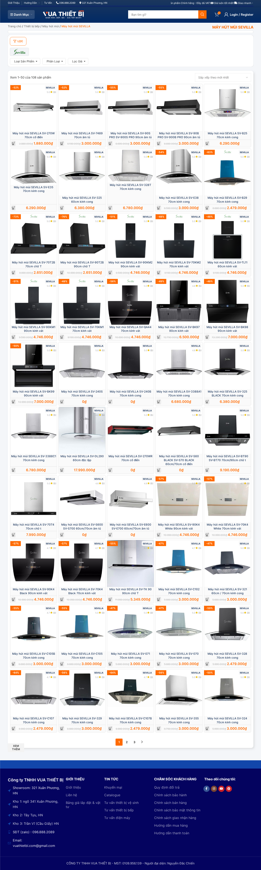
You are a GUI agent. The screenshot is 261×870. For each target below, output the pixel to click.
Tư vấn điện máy (117, 818)
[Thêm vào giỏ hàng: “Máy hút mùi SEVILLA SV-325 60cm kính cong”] (62, 208)
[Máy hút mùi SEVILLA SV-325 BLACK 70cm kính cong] (227, 365)
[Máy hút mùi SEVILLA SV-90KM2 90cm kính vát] (130, 236)
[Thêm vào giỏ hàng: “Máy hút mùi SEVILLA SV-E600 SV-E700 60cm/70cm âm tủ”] (110, 534)
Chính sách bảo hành (170, 795)
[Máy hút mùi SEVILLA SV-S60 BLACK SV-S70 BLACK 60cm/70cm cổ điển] (179, 430)
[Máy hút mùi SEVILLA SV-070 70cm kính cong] (179, 628)
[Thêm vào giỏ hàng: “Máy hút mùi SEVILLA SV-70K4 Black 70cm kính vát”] (62, 599)
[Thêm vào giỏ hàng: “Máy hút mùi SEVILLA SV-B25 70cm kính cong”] (207, 143)
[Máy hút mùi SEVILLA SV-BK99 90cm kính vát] (33, 365)
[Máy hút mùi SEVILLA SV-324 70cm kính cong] (227, 692)
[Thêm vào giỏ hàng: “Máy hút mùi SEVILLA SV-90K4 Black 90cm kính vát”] (13, 599)
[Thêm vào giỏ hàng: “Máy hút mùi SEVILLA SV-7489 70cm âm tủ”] (62, 143)
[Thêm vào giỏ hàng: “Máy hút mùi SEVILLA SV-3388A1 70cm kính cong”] (158, 401)
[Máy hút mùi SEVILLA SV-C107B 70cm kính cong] (130, 692)
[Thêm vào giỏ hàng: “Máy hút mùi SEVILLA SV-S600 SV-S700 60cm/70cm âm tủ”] (62, 534)
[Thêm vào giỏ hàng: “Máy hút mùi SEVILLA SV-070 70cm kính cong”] (158, 663)
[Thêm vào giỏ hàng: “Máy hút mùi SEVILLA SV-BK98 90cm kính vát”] (207, 337)
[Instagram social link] (214, 789)
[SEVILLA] (19, 52)
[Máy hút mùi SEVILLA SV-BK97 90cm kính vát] (179, 301)
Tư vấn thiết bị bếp (119, 810)
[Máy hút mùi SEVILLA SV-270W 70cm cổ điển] (33, 107)
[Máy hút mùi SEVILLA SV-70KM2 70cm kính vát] (179, 236)
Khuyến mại (113, 787)
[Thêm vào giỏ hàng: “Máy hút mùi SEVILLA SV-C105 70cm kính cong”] (62, 663)
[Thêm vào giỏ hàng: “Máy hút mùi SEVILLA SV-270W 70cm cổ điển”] (13, 143)
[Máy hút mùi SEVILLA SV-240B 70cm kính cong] (130, 365)
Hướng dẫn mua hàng (171, 825)
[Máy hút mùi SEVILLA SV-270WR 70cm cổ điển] (130, 430)
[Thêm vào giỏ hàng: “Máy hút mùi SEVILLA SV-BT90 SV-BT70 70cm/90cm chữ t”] (207, 470)
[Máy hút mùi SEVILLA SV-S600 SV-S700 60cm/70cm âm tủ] (82, 498)
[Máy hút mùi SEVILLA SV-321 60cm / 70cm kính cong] (227, 563)
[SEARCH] (202, 14)
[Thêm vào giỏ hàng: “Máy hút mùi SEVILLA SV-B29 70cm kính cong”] (207, 208)
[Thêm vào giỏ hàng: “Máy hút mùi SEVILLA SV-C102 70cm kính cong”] (158, 599)
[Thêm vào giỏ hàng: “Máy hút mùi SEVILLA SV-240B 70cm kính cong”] (110, 401)
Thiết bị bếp (32, 26)
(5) (200, 286)
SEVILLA (50, 87)
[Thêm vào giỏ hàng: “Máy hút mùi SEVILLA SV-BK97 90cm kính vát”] (158, 337)
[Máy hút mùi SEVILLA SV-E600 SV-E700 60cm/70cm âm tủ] (130, 498)
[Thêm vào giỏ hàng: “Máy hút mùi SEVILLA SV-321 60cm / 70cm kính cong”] (207, 599)
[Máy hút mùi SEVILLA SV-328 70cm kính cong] (227, 628)
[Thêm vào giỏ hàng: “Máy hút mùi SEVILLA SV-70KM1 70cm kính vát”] (62, 337)
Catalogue (112, 795)
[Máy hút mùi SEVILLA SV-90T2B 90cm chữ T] (82, 236)
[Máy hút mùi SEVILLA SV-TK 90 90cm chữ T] (130, 563)
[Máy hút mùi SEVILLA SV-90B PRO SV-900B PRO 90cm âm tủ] (179, 107)
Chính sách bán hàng (170, 803)
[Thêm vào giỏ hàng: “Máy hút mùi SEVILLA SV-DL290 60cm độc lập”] (62, 470)
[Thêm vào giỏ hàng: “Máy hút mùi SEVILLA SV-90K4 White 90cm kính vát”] (158, 534)
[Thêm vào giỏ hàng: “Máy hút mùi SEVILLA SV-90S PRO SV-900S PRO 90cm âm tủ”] (110, 143)
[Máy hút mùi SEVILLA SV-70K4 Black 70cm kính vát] (82, 563)
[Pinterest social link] (229, 789)
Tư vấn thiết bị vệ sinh (121, 803)
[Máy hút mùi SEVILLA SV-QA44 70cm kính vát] (130, 301)
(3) (54, 92)
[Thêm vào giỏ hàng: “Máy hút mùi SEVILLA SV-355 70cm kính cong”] (158, 728)
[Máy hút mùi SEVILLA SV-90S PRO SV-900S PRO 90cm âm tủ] (130, 107)
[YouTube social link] (221, 789)
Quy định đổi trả (167, 787)
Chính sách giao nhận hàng (175, 818)
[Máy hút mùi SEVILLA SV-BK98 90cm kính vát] (227, 301)
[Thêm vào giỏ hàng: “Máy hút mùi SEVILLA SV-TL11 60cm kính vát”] (207, 272)
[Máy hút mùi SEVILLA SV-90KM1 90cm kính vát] (33, 301)
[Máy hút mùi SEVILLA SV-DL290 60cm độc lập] (82, 430)
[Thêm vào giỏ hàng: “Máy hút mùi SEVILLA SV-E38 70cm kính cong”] (158, 208)
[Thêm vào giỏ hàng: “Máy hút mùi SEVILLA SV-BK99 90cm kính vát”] (13, 401)
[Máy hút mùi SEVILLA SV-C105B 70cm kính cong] (33, 628)
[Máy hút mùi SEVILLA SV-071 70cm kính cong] (130, 628)
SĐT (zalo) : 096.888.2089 (33, 832)
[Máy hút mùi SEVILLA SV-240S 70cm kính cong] (82, 365)
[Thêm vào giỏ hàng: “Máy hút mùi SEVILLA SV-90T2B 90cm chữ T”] (62, 272)
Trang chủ (14, 26)
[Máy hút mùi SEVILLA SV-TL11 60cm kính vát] (227, 236)
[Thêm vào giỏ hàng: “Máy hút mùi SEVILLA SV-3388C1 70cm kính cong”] (13, 470)
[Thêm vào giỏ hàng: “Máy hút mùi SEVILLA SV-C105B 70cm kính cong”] (13, 663)
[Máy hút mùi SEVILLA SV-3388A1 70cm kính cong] (179, 365)
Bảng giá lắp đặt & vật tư (83, 805)
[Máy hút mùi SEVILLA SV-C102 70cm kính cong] (179, 563)
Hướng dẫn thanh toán (171, 833)
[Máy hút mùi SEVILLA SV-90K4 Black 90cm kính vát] (33, 563)
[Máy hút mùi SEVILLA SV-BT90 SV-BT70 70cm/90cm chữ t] (227, 430)
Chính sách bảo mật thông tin (177, 810)
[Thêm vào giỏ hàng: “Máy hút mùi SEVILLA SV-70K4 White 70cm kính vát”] (207, 534)
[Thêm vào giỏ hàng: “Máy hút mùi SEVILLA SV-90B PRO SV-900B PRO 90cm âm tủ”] (158, 143)
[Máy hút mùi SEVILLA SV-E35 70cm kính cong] (33, 167)
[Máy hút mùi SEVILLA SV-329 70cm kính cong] (82, 692)
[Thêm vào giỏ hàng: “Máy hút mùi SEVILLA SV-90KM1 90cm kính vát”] (13, 337)
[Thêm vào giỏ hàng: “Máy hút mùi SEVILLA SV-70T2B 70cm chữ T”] (13, 272)
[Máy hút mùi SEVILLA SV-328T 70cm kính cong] (130, 166)
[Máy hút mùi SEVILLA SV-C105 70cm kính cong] (82, 628)
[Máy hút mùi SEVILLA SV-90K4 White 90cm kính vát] (179, 498)
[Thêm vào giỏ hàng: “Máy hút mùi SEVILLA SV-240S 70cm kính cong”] (62, 401)
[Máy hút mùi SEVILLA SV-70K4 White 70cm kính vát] (227, 498)
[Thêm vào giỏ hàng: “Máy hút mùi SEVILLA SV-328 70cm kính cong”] (207, 663)
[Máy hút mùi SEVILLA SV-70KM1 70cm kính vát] (82, 301)
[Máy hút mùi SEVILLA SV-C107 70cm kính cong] (33, 692)
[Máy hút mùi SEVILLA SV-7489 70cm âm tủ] (82, 107)
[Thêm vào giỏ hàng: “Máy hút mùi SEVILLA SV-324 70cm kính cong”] (207, 728)
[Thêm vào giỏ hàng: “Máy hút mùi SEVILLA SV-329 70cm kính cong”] (62, 728)
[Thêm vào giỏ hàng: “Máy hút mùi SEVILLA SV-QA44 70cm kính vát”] (110, 337)
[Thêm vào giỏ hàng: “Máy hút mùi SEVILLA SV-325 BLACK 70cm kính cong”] (207, 401)
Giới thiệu (73, 787)
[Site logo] (63, 14)
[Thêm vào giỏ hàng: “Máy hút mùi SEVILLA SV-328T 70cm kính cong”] (110, 208)
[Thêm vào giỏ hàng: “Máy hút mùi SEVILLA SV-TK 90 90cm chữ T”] (110, 599)
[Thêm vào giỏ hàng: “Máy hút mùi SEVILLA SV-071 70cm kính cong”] (110, 663)
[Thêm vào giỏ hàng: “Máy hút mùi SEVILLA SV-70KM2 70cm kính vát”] (158, 272)
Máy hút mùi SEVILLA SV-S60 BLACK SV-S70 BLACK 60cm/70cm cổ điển (179, 460)
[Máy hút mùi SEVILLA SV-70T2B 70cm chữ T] (33, 236)
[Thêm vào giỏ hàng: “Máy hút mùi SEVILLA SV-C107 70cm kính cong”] (13, 728)
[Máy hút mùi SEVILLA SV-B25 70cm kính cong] (227, 107)
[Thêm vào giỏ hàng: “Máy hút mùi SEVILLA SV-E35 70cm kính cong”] (13, 208)
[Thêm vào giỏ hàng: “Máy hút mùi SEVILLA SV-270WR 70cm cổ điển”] (110, 470)
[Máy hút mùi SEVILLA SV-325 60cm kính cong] (82, 172)
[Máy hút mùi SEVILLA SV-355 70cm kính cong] (179, 692)
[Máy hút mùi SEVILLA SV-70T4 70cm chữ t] (33, 498)
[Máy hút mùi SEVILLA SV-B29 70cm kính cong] (227, 172)
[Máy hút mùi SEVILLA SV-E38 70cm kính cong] (179, 172)
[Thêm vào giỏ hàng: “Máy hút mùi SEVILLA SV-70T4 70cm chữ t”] (13, 534)
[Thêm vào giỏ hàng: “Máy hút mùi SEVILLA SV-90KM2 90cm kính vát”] (110, 272)
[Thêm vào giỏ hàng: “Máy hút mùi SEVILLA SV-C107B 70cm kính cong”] (110, 728)
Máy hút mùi (50, 26)
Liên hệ (71, 795)
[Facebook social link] (206, 789)
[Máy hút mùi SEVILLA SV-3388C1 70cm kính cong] (33, 430)
